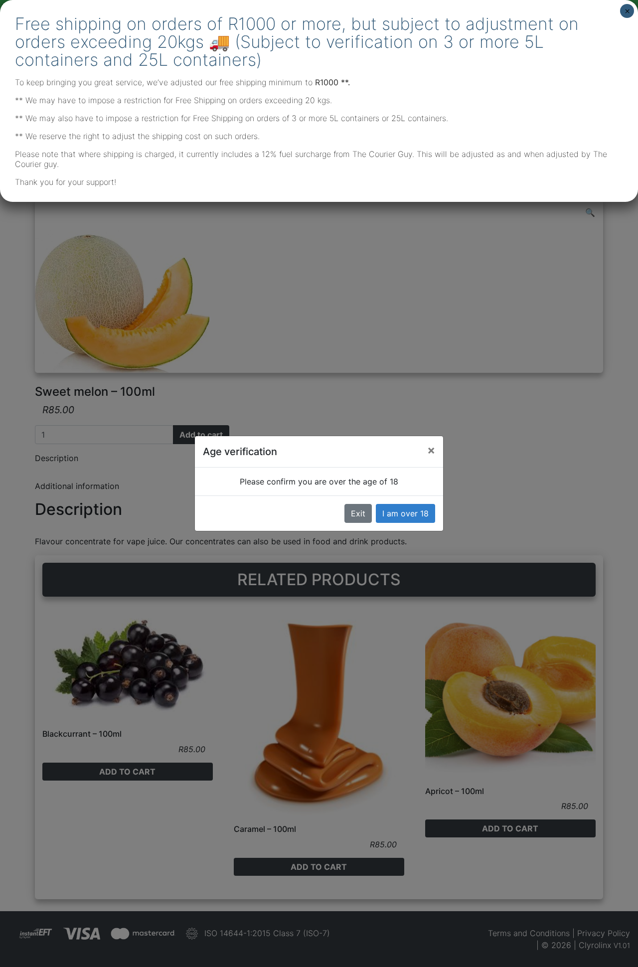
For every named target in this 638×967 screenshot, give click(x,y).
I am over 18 (405, 513)
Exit (358, 513)
